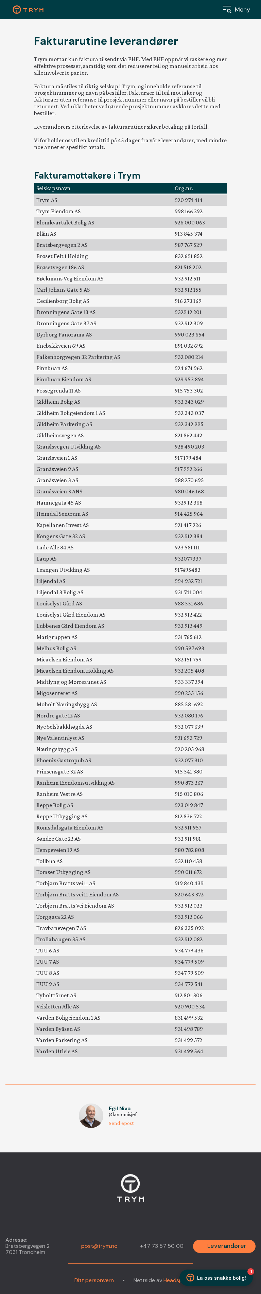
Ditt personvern (94, 1280)
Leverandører (226, 1246)
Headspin (175, 1280)
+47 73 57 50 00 (162, 1246)
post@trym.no (99, 1246)
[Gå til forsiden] (130, 1192)
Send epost (121, 1123)
